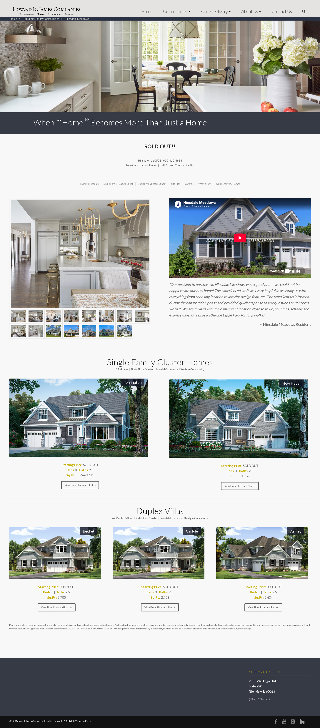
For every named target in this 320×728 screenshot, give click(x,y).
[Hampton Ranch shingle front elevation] (71, 331)
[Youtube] (284, 721)
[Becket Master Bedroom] (124, 316)
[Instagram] (292, 721)
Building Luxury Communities (41, 18)
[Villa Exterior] (124, 331)
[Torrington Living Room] (36, 316)
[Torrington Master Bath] (36, 331)
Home (13, 18)
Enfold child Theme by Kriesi (77, 721)
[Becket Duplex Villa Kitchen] (53, 316)
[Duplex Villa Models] (89, 331)
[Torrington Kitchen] (80, 253)
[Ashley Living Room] (107, 316)
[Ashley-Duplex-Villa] (107, 331)
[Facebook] (275, 721)
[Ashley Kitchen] (89, 316)
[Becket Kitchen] (71, 316)
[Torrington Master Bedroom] (18, 331)
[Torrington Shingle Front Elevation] (53, 331)
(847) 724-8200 (260, 699)
